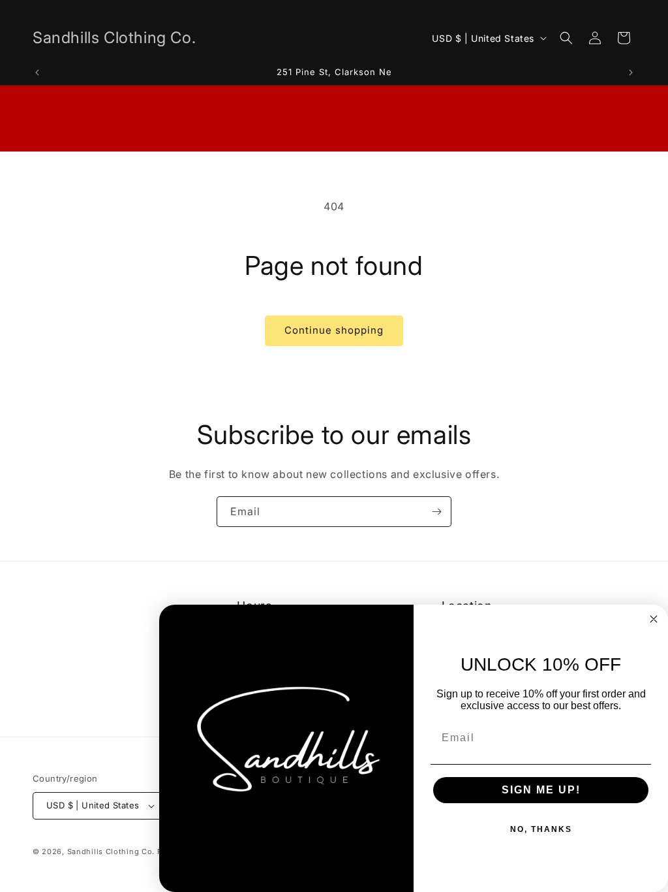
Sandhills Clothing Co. (111, 851)
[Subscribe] (436, 511)
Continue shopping (334, 330)
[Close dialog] (653, 619)
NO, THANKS (541, 829)
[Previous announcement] (37, 72)
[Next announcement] (630, 72)
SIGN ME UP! (541, 789)
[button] (566, 38)
